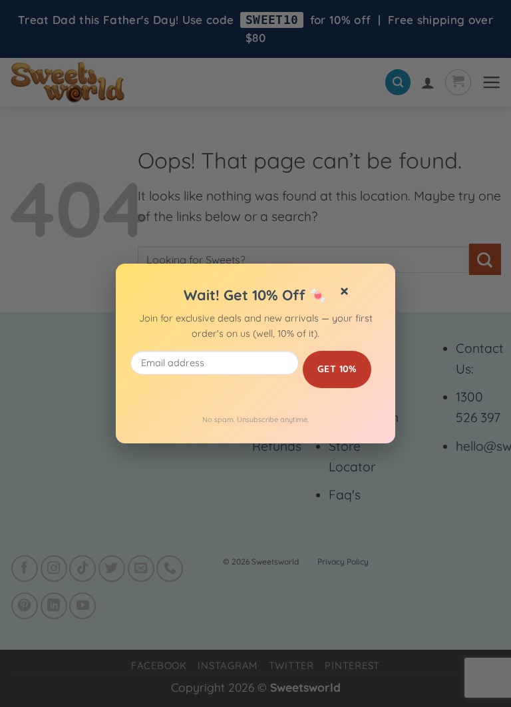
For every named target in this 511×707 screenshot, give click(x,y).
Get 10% (337, 369)
